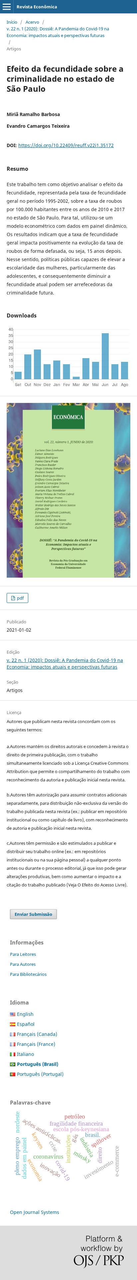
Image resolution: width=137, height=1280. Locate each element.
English (25, 1014)
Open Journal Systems (34, 1212)
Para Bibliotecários (28, 974)
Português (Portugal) (40, 1074)
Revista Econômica (37, 7)
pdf (20, 598)
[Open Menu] (6, 6)
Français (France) (36, 1044)
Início (12, 22)
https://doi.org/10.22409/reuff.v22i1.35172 (66, 145)
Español (26, 1024)
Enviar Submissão (33, 914)
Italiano (25, 1054)
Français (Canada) (37, 1034)
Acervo (32, 22)
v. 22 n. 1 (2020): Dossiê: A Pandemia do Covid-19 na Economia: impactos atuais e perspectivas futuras (58, 32)
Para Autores (23, 964)
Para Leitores (23, 954)
